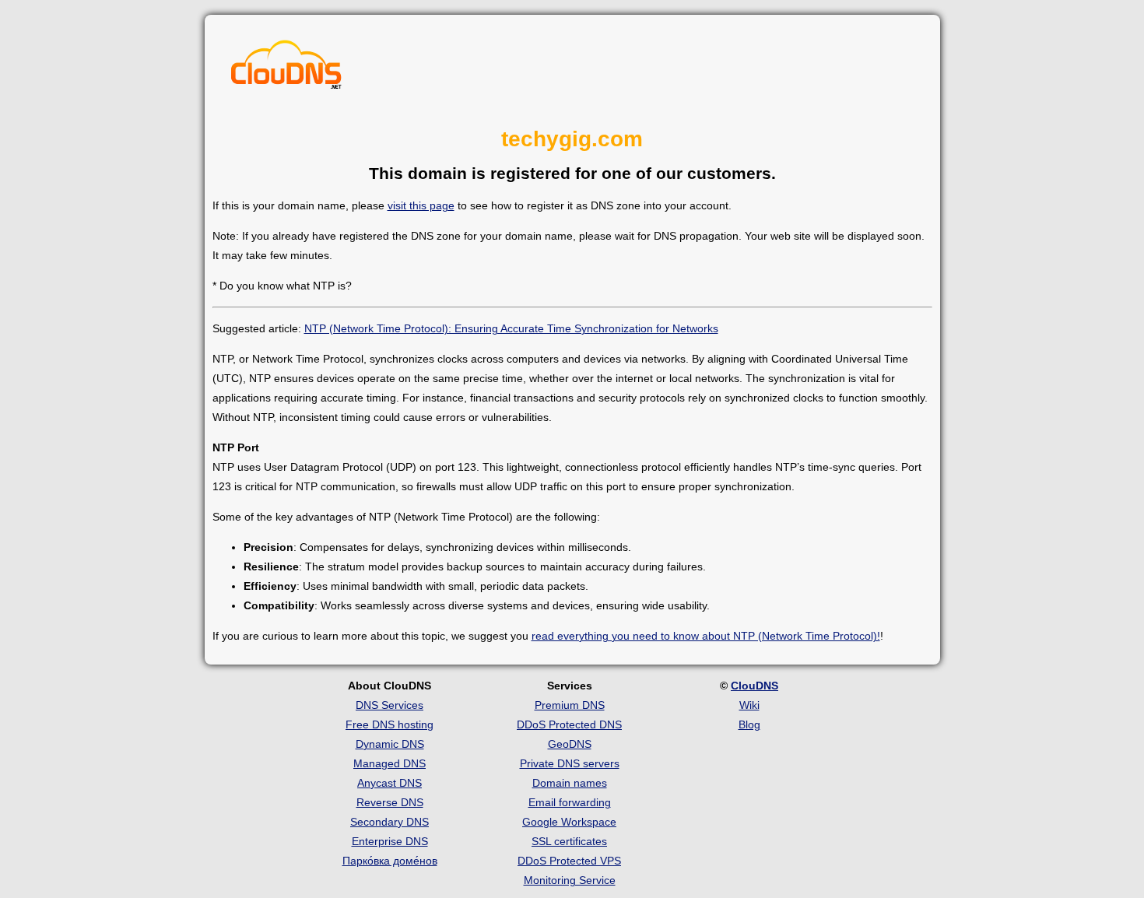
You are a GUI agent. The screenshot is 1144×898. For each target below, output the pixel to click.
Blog (749, 724)
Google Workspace (569, 822)
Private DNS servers (569, 763)
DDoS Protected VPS (569, 860)
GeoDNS (569, 744)
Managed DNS (389, 763)
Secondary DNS (389, 822)
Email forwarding (569, 802)
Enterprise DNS (390, 841)
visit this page (421, 205)
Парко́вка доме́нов (389, 860)
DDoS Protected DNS (569, 724)
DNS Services (389, 705)
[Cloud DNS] (286, 68)
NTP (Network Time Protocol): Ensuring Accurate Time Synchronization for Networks (511, 328)
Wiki (749, 705)
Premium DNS (570, 705)
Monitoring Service (570, 880)
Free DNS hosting (389, 724)
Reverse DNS (389, 802)
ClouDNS (754, 685)
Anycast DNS (389, 783)
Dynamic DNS (390, 744)
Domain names (569, 783)
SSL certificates (569, 841)
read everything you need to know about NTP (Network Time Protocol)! (706, 636)
